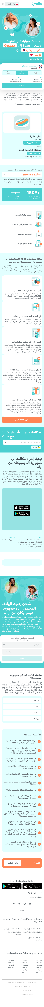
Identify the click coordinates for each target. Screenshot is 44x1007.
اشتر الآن (22, 85)
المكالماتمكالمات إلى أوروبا (33, 929)
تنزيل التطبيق (12, 863)
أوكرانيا (35, 447)
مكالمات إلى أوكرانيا (36, 897)
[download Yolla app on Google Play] (22, 513)
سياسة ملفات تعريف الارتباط (24, 986)
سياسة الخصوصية (27, 994)
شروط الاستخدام (28, 990)
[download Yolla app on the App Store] (22, 507)
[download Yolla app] (32, 886)
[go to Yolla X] (19, 903)
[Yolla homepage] (37, 4)
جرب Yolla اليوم (22, 420)
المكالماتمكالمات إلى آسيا (12, 929)
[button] (12, 4)
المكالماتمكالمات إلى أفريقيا (32, 932)
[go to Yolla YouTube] (14, 903)
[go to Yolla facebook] (30, 903)
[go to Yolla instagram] (24, 903)
